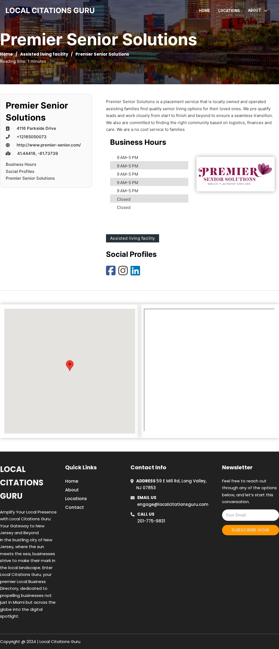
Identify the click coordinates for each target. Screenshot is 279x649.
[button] (69, 365)
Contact (74, 507)
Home (204, 10)
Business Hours (21, 164)
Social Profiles (20, 171)
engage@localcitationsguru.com (172, 504)
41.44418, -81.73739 (37, 153)
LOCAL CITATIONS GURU (50, 10)
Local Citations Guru (21, 483)
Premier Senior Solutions (30, 178)
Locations (229, 10)
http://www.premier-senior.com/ (49, 145)
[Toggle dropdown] (266, 11)
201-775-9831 (151, 521)
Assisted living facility (44, 54)
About (72, 490)
